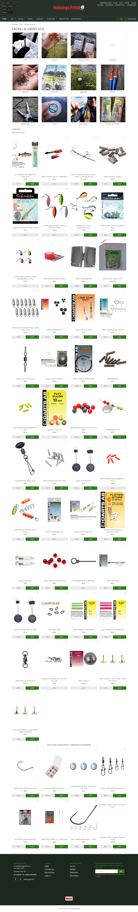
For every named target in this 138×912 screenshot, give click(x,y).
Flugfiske (109, 5)
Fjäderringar (25, 124)
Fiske (115, 3)
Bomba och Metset (112, 124)
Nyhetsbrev (74, 872)
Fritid (127, 3)
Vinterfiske (131, 5)
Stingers (54, 60)
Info (18, 184)
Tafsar (54, 124)
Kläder (100, 5)
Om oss (72, 866)
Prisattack (120, 5)
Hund (133, 3)
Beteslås (25, 92)
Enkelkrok (112, 60)
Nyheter (73, 869)
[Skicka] (121, 871)
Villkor (47, 866)
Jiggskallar (83, 92)
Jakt (121, 3)
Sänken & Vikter (83, 60)
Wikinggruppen (75, 908)
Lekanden (54, 92)
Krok (25, 60)
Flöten (112, 92)
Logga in (48, 876)
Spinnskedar (83, 124)
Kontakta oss (105, 3)
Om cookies (74, 876)
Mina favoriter (50, 872)
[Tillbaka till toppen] (123, 909)
